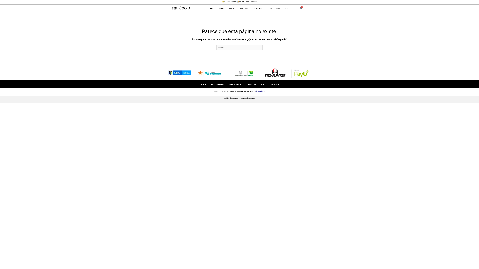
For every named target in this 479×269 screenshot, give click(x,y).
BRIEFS (231, 9)
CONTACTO (274, 84)
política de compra (231, 98)
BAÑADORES (243, 9)
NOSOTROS (251, 84)
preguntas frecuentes (247, 98)
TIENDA (221, 9)
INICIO (212, 9)
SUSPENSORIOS (258, 9)
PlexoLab (260, 91)
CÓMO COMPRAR (217, 84)
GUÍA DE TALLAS (274, 9)
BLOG (287, 9)
